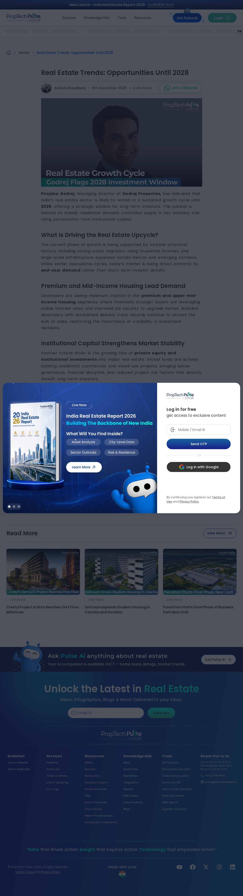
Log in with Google (203, 467)
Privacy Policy (189, 501)
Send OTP (199, 444)
